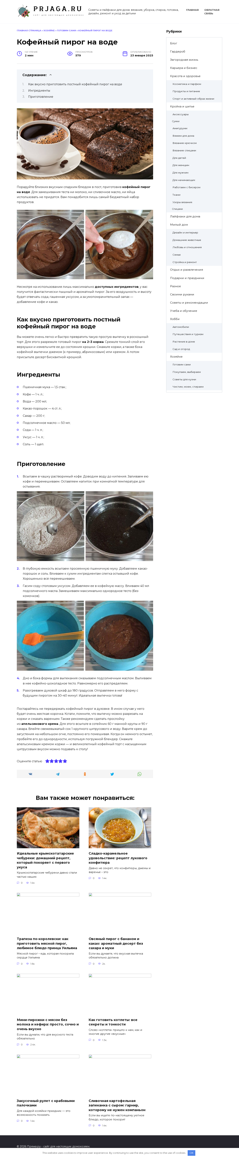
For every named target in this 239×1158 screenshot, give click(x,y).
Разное (175, 286)
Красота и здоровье (185, 76)
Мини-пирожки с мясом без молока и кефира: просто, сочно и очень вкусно (48, 1024)
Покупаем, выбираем (187, 371)
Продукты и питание (186, 91)
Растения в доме (184, 341)
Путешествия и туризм (188, 334)
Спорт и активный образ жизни (193, 98)
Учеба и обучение (183, 311)
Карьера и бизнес (183, 68)
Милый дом (179, 224)
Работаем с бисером (186, 187)
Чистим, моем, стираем (188, 386)
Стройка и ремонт (185, 262)
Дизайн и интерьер (185, 232)
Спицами (177, 209)
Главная (192, 10)
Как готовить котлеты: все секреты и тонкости (113, 1022)
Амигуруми (180, 128)
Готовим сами (66, 30)
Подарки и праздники (187, 278)
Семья (177, 254)
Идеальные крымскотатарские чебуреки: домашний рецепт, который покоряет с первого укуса (45, 860)
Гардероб (177, 51)
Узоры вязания (182, 202)
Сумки (175, 121)
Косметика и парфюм (187, 83)
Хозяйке (49, 30)
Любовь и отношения (187, 247)
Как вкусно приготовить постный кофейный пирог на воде (75, 84)
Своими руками (182, 294)
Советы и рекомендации (189, 302)
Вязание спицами (184, 150)
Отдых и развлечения (186, 269)
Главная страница (29, 30)
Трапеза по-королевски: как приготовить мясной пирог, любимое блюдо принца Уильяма (47, 943)
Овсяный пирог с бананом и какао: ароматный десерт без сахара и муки (116, 943)
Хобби (175, 319)
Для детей (179, 157)
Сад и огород (181, 349)
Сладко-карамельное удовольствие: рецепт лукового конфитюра (118, 857)
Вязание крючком (185, 142)
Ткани (176, 194)
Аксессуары (181, 114)
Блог (173, 43)
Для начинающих (184, 180)
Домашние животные (187, 239)
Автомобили (181, 326)
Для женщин (181, 165)
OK (191, 1152)
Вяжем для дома (183, 135)
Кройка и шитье (182, 106)
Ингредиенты (39, 90)
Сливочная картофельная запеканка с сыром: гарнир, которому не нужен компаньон (117, 1105)
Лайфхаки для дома (185, 216)
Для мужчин (180, 172)
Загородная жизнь (184, 59)
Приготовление (40, 96)
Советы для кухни (184, 379)
